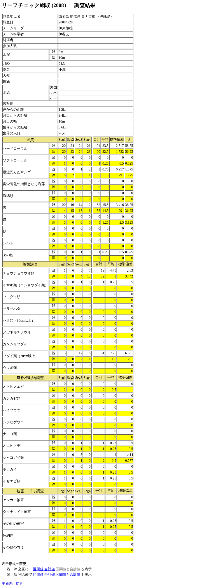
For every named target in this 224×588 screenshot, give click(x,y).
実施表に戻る (12, 584)
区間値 (38, 569)
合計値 (49, 569)
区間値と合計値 (68, 574)
